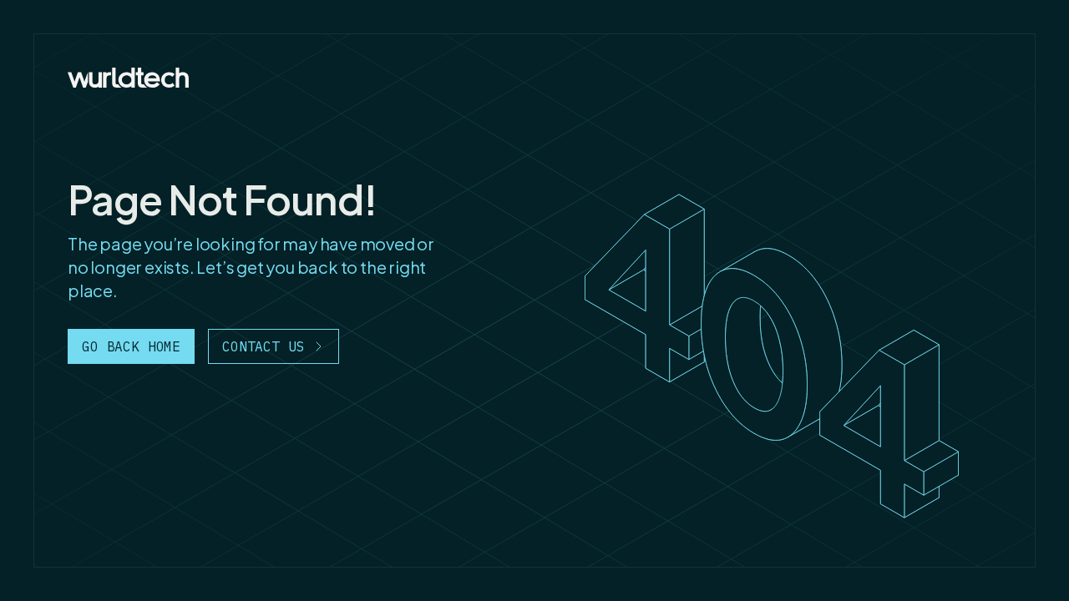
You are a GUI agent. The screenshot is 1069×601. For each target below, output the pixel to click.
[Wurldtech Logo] (128, 78)
